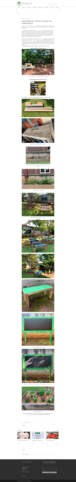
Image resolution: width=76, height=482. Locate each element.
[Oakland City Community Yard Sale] (38, 435)
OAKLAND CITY (27, 3)
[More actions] (53, 18)
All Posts (18, 12)
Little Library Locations (51, 440)
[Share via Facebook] (22, 422)
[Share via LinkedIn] (26, 422)
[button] (23, 7)
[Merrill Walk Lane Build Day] (23, 435)
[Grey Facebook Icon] (22, 476)
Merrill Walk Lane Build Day (23, 440)
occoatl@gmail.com (27, 471)
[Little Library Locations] (52, 435)
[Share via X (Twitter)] (24, 422)
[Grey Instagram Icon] (24, 476)
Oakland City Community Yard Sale (38, 441)
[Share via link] (28, 422)
